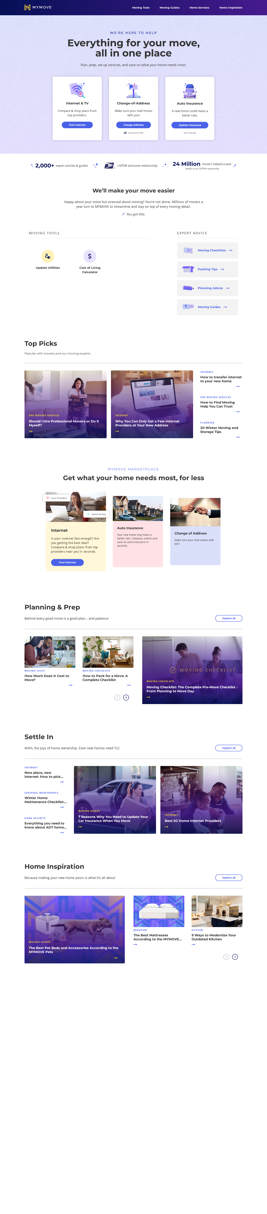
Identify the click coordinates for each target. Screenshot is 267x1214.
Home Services (199, 7)
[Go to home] (42, 7)
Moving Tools (140, 7)
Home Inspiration (230, 7)
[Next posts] (126, 697)
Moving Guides (169, 7)
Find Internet (67, 562)
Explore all (228, 618)
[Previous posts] (117, 697)
